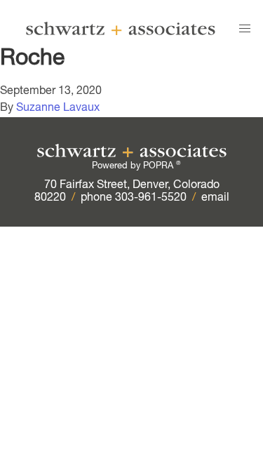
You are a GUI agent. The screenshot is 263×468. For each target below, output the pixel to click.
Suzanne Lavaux (58, 108)
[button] (245, 29)
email (215, 198)
